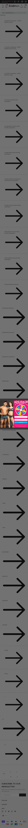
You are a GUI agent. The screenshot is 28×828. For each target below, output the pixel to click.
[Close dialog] (27, 401)
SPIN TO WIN (21, 422)
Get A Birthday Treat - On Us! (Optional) (20, 418)
